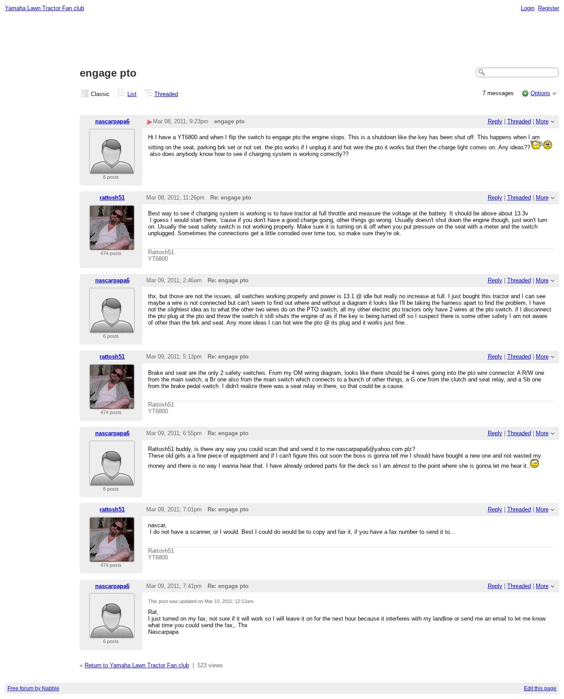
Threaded (166, 94)
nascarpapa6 (112, 121)
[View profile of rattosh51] (112, 245)
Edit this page (540, 688)
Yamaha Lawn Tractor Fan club (44, 8)
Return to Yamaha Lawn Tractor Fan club (137, 665)
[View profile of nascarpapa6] (112, 169)
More (542, 121)
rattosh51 (112, 197)
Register (548, 8)
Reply (495, 121)
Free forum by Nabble (33, 688)
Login (527, 8)
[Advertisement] (282, 40)
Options (540, 93)
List (132, 94)
